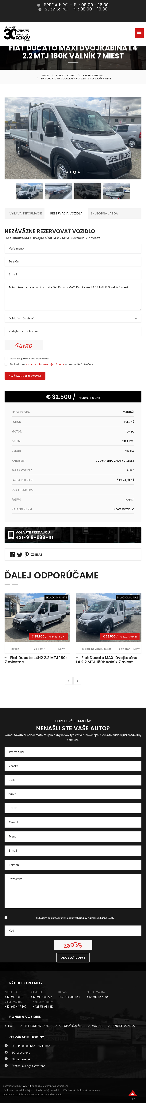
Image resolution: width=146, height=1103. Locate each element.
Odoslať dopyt (73, 958)
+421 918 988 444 (69, 997)
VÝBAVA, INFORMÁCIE (26, 213)
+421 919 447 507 (15, 1007)
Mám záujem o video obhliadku (29, 358)
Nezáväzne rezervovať (25, 376)
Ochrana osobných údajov (18, 1090)
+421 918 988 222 (41, 997)
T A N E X (26, 1086)
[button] (73, 318)
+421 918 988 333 (43, 1007)
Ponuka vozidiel (65, 75)
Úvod (45, 75)
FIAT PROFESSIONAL (93, 75)
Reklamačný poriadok (48, 1090)
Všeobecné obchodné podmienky (81, 1090)
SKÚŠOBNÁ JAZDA (104, 213)
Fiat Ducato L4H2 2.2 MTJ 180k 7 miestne (36, 660)
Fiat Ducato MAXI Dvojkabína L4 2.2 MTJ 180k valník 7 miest (106, 660)
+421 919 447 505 (98, 997)
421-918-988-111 (34, 537)
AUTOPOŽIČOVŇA (70, 1026)
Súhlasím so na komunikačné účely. (52, 364)
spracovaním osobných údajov (44, 364)
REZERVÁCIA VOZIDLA (66, 213)
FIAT (11, 1026)
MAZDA (97, 1026)
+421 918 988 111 (14, 997)
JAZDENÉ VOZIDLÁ (123, 1026)
